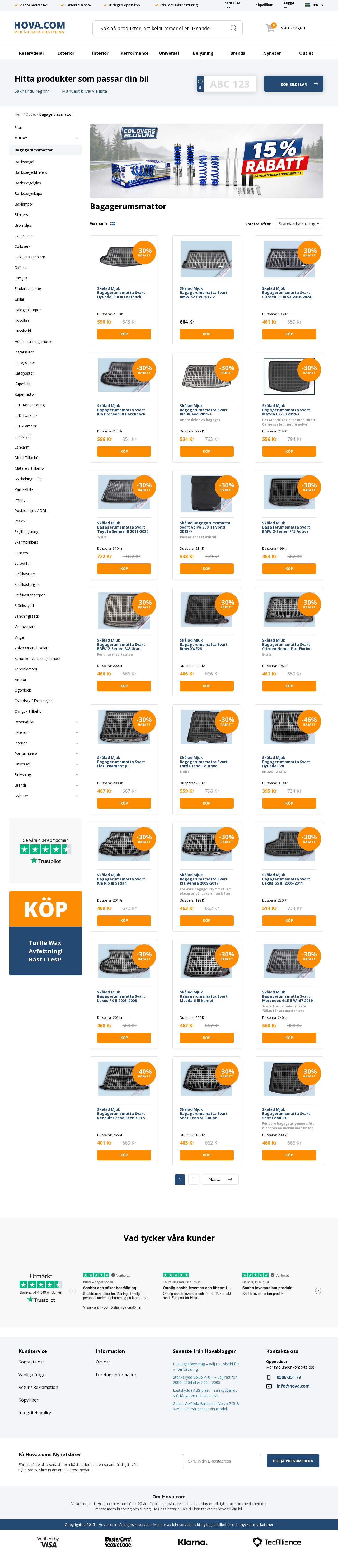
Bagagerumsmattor (56, 114)
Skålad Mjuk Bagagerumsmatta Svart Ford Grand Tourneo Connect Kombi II (204, 761)
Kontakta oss (31, 1362)
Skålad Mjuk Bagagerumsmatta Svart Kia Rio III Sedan (121, 879)
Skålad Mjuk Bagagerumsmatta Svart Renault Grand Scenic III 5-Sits (122, 1113)
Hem (19, 114)
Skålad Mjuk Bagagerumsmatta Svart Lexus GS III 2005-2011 (286, 879)
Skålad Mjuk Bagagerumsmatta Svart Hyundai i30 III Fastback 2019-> (121, 292)
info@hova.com (293, 1386)
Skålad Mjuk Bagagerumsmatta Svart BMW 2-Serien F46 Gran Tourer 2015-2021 (121, 644)
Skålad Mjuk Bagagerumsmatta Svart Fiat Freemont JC (121, 761)
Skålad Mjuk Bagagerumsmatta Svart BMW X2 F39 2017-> (204, 292)
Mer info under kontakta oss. (291, 1367)
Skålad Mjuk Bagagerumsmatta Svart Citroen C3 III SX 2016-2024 (286, 292)
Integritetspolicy (34, 1413)
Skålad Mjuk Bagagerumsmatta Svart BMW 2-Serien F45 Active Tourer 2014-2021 (286, 527)
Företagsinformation (116, 1374)
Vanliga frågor (32, 1374)
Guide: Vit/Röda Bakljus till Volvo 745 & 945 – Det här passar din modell (206, 1406)
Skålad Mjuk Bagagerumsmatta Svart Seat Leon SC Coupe (204, 1113)
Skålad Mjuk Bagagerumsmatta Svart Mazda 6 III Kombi (204, 996)
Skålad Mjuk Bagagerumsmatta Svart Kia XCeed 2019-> (204, 410)
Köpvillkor (28, 1400)
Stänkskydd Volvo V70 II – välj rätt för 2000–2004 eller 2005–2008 (205, 1380)
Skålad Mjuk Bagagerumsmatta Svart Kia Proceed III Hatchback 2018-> (121, 410)
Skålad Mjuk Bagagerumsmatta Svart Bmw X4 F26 (204, 644)
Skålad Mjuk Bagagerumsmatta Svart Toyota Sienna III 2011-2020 (122, 527)
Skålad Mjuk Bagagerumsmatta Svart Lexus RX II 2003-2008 (121, 996)
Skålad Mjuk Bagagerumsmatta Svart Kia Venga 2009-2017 (204, 879)
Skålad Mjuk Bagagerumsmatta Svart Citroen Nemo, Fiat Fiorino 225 (287, 644)
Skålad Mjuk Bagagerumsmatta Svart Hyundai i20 (286, 761)
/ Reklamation (44, 1387)
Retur (24, 1387)
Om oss (103, 1362)
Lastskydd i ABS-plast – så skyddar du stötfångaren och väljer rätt (205, 1393)
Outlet (31, 114)
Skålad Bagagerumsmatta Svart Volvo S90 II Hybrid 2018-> (205, 527)
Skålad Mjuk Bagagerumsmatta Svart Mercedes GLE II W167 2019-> (288, 996)
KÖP (124, 334)
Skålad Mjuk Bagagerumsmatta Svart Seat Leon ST (286, 1113)
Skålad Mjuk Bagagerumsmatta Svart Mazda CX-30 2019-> (286, 410)
